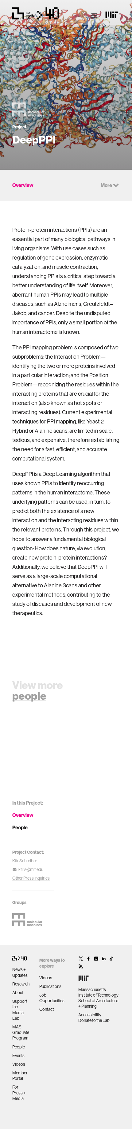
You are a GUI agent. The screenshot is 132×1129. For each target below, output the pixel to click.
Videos (18, 1064)
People (20, 827)
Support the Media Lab (19, 1009)
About (17, 992)
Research (20, 984)
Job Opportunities (51, 997)
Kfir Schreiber (24, 861)
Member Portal (20, 1075)
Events (18, 1055)
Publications (50, 986)
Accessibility (89, 1015)
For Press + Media (19, 1092)
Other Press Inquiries (31, 878)
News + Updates (20, 972)
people (29, 695)
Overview (22, 815)
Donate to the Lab (94, 1020)
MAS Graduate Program (20, 1032)
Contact (46, 1009)
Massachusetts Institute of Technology (98, 992)
